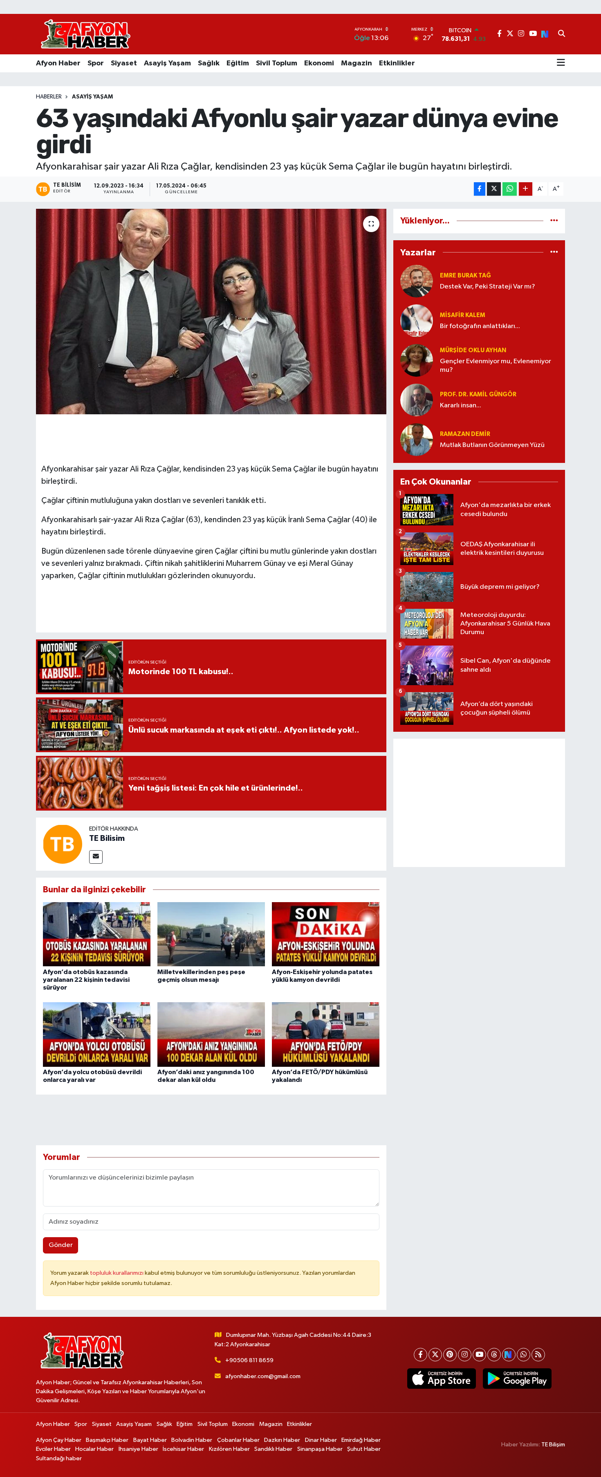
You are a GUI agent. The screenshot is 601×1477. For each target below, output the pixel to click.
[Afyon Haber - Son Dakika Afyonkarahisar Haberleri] (85, 34)
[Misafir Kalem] (416, 320)
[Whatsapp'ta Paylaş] (509, 189)
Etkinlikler (397, 63)
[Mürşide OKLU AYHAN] (416, 360)
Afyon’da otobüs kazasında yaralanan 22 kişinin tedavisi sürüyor (86, 980)
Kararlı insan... (460, 405)
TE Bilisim (107, 838)
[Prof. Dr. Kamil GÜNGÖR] (416, 399)
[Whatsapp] (523, 1354)
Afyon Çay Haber (58, 1440)
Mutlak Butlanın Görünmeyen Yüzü (492, 445)
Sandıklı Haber (273, 1449)
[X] (435, 1354)
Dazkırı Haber (282, 1440)
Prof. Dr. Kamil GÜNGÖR (478, 394)
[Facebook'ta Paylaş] (479, 189)
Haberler (49, 97)
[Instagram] (464, 1354)
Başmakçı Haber (107, 1440)
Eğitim (237, 63)
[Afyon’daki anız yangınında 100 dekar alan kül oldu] (211, 1034)
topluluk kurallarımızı (117, 1273)
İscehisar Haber (183, 1449)
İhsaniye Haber (138, 1449)
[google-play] (517, 1378)
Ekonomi (319, 63)
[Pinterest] (450, 1354)
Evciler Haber (53, 1449)
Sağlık (209, 63)
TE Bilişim (553, 1444)
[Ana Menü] (561, 63)
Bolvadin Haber (191, 1440)
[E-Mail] (96, 857)
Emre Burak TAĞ (465, 276)
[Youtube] (479, 1354)
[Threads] (494, 1354)
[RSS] (538, 1354)
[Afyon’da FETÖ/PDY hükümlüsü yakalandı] (325, 1034)
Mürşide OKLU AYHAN (473, 350)
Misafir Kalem (462, 315)
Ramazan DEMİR (465, 434)
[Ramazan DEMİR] (416, 439)
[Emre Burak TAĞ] (416, 280)
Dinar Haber (321, 1440)
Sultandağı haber (59, 1458)
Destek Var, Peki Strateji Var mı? (487, 286)
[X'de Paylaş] (494, 189)
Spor (95, 63)
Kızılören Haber (229, 1449)
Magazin (356, 63)
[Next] (509, 1354)
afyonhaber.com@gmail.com (262, 1376)
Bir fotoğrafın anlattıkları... (480, 326)
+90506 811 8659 (249, 1360)
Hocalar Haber (94, 1449)
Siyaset (124, 63)
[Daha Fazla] (525, 189)
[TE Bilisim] (62, 843)
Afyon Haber (58, 63)
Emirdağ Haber (361, 1440)
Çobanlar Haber (238, 1440)
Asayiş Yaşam (167, 63)
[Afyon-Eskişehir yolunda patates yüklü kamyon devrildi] (325, 934)
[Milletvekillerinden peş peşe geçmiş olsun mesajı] (211, 934)
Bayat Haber (150, 1440)
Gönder (61, 1245)
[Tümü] (554, 220)
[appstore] (441, 1378)
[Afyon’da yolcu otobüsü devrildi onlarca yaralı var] (96, 1034)
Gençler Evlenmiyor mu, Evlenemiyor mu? (495, 365)
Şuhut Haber (364, 1449)
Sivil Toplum (276, 63)
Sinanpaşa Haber (320, 1449)
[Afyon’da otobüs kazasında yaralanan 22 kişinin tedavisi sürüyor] (96, 934)
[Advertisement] (479, 803)
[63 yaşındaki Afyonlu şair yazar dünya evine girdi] (211, 311)
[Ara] (561, 34)
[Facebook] (420, 1354)
